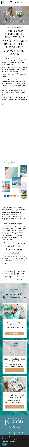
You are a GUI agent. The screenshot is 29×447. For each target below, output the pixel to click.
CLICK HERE (12, 99)
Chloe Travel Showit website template (16, 83)
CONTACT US (20, 432)
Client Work (11, 27)
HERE (8, 85)
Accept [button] (4, 444)
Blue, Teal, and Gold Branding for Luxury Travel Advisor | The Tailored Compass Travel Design (7, 275)
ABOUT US (10, 432)
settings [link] (13, 441)
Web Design (18, 27)
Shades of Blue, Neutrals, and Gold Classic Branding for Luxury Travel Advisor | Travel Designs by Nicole (22, 275)
